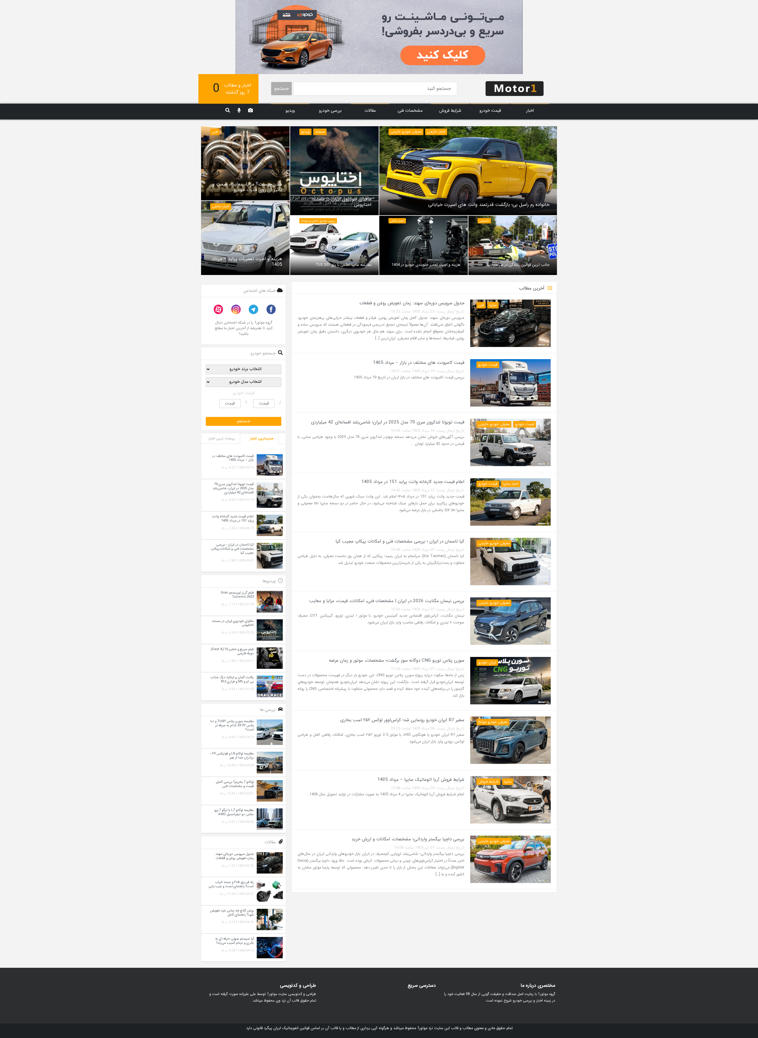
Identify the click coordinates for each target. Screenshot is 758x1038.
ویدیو (290, 110)
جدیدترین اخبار (261, 438)
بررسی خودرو (330, 110)
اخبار (530, 110)
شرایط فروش (450, 110)
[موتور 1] (514, 88)
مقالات (370, 110)
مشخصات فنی (410, 110)
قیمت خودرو (490, 110)
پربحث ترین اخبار (221, 438)
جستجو (281, 88)
